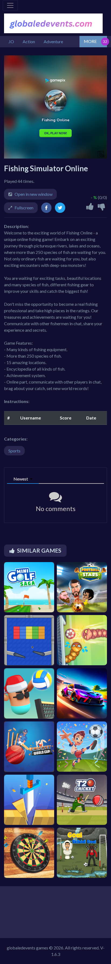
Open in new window (34, 194)
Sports (14, 450)
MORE (90, 41)
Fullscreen (24, 207)
